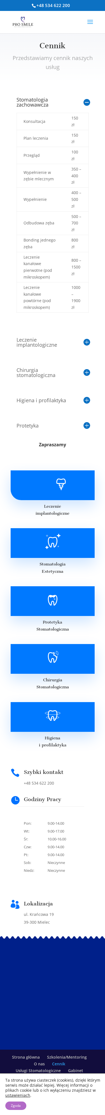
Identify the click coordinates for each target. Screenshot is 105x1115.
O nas (39, 1063)
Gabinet (75, 1070)
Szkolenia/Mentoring (67, 1057)
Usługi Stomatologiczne (38, 1070)
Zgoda (16, 1105)
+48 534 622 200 (53, 5)
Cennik (58, 1063)
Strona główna (26, 1057)
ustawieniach (17, 1095)
